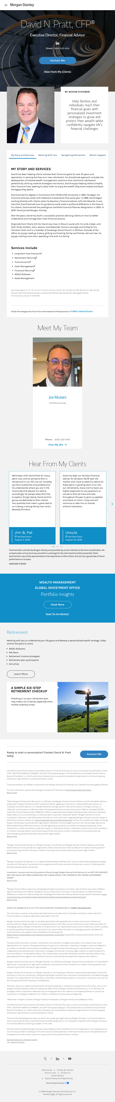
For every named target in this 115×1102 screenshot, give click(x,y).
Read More (61, 604)
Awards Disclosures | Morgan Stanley (22, 1040)
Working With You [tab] (47, 155)
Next (112, 504)
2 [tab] (57, 546)
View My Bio (55, 444)
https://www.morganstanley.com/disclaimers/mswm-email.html (36, 935)
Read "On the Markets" (57, 614)
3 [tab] (61, 546)
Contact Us (65, 1073)
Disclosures (47, 1070)
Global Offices (57, 1075)
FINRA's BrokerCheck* (81, 908)
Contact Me (57, 60)
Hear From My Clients (57, 71)
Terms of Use (50, 1073)
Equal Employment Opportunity (59, 1078)
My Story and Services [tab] (22, 155)
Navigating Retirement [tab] (73, 155)
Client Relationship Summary (78, 790)
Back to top (12, 793)
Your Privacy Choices (55, 1083)
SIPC (53, 1094)
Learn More (24, 674)
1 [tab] (53, 546)
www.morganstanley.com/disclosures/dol (53, 820)
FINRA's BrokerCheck (81, 311)
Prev (2, 504)
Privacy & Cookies (65, 1070)
